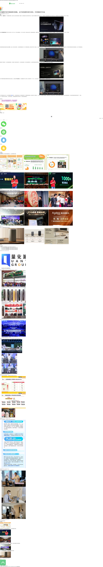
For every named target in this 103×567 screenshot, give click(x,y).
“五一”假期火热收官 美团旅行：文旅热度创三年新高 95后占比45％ (8, 375)
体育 (4, 0)
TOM (0, 250)
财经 (12, 0)
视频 (10, 0)
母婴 (9, 0)
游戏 (5, 0)
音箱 (11, 95)
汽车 (16, 0)
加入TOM (6, 565)
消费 (14, 0)
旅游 (7, 0)
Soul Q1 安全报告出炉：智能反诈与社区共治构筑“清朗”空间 (7, 419)
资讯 (1, 0)
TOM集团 (1, 565)
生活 (8, 0)
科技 (17, 0)
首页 (0, 0)
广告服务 (4, 565)
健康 (13, 0)
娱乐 (3, 0)
